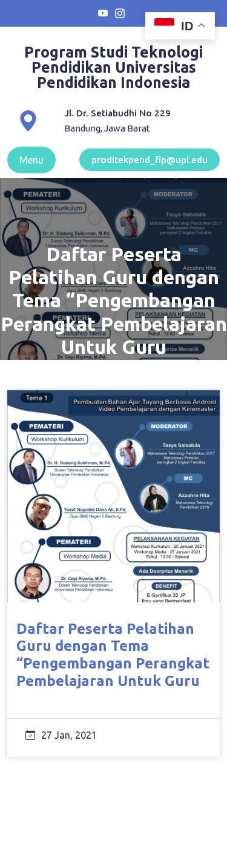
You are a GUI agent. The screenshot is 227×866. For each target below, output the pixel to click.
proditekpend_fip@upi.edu (149, 160)
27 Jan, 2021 (69, 735)
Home (67, 375)
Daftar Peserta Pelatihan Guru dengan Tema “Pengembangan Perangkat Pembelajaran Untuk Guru (112, 655)
